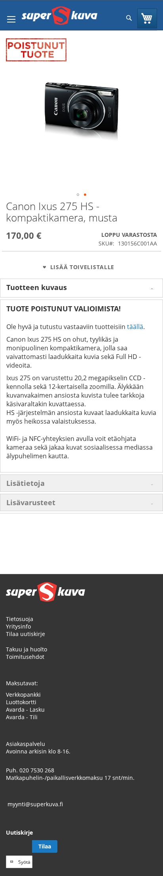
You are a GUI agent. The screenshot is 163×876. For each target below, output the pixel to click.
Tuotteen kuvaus (36, 287)
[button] (78, 195)
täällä (135, 326)
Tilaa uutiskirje (25, 634)
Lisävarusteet (30, 502)
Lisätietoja (25, 483)
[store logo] (59, 15)
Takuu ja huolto (26, 649)
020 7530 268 (36, 770)
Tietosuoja (19, 619)
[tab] (81, 288)
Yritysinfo (18, 626)
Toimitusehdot (25, 656)
